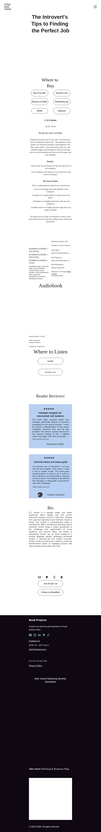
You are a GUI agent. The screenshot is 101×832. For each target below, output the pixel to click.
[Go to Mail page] (40, 577)
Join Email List (50, 583)
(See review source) (41, 487)
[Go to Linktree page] (48, 577)
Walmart (62, 111)
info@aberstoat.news (37, 649)
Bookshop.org (61, 102)
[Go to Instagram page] (34, 635)
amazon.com (50, 372)
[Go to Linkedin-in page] (39, 635)
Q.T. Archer (52, 120)
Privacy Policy (35, 666)
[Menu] (95, 7)
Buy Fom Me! (39, 93)
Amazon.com (62, 93)
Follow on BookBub (50, 592)
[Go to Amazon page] (61, 577)
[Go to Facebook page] (30, 635)
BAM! (39, 111)
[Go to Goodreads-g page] (55, 577)
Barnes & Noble (39, 102)
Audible (50, 361)
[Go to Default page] (48, 635)
